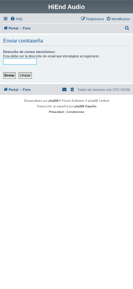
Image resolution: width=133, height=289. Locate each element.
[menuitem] (16, 19)
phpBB (53, 100)
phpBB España (86, 106)
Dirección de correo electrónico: (29, 52)
